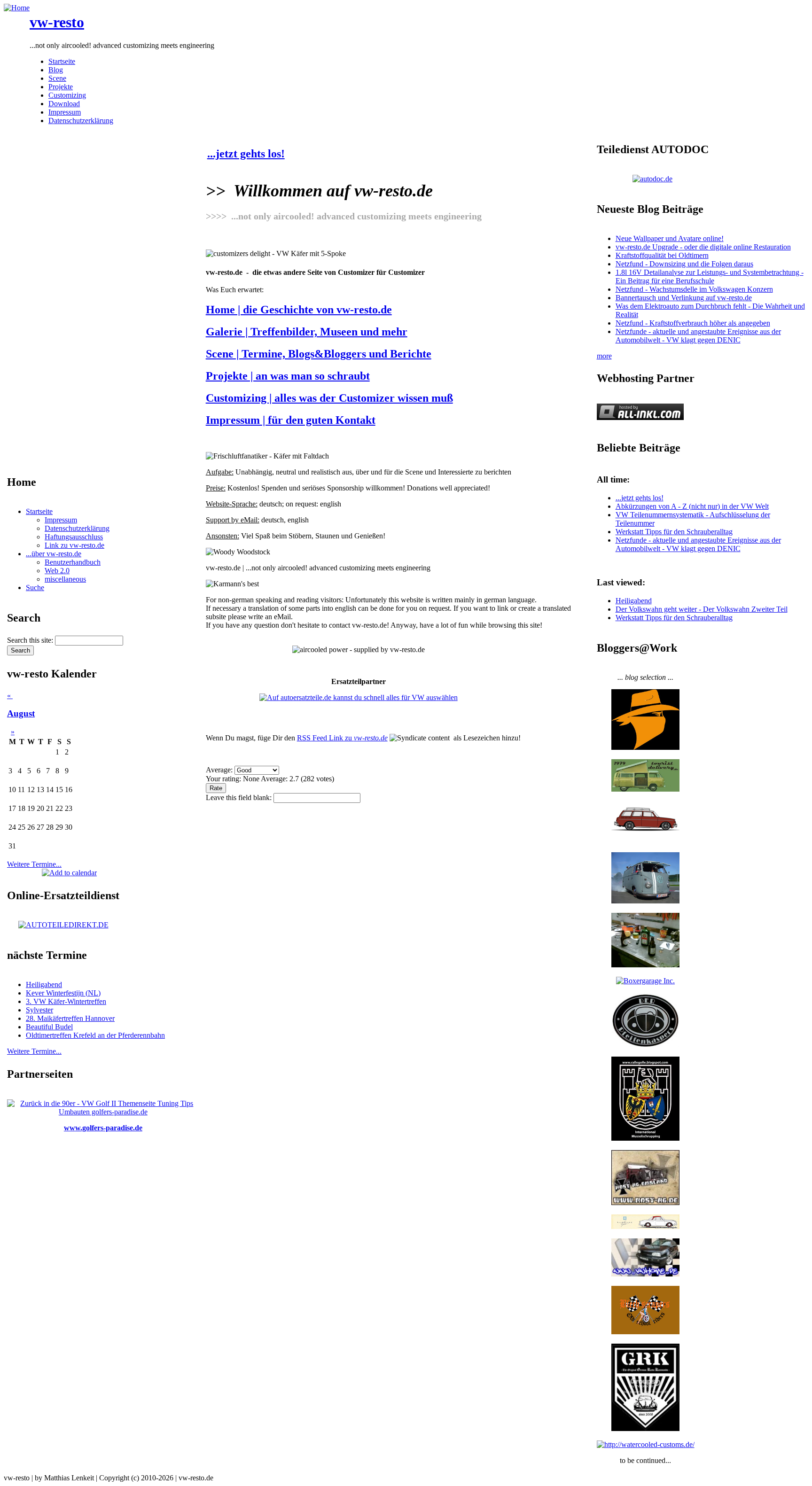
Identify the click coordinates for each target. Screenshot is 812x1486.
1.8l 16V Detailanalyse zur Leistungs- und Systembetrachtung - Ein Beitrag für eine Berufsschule (710, 276)
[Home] (17, 8)
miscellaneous (65, 579)
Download (64, 104)
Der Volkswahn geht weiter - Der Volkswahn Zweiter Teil (702, 609)
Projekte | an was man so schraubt (288, 376)
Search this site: (31, 640)
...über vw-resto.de (53, 554)
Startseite (61, 61)
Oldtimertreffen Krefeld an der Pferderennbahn (95, 1035)
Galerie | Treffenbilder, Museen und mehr (306, 332)
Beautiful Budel (49, 1027)
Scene (57, 78)
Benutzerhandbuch (73, 562)
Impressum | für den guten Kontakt (290, 420)
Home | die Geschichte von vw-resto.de (299, 309)
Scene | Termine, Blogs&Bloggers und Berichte (318, 354)
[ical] (69, 873)
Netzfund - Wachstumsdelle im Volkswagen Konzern (694, 289)
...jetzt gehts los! (246, 154)
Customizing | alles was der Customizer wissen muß (329, 398)
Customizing (67, 95)
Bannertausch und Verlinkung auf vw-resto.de (684, 298)
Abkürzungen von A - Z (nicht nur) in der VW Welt (692, 506)
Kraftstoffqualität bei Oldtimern (662, 255)
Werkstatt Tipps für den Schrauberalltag (674, 532)
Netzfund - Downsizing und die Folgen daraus (684, 264)
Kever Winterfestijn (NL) (63, 993)
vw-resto (57, 22)
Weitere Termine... (34, 864)
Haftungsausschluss (74, 537)
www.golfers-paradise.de (103, 1128)
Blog (55, 70)
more (604, 356)
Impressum (64, 112)
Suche (35, 587)
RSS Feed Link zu (342, 738)
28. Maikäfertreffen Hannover (70, 1018)
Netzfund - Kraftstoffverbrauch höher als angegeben (693, 323)
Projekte (60, 87)
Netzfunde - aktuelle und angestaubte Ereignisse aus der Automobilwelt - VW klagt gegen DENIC (698, 335)
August (21, 713)
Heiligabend (44, 984)
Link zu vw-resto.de (74, 545)
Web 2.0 (57, 571)
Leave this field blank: (239, 797)
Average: (220, 770)
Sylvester (39, 1010)
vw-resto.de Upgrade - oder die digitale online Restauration (703, 247)
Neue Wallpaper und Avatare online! (670, 238)
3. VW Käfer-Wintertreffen (66, 1001)
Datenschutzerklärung (80, 120)
